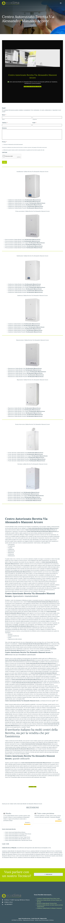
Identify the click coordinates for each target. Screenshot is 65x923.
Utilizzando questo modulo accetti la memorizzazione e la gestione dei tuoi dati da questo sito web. (23, 150)
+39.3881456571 (8, 904)
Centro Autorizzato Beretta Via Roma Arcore (15, 835)
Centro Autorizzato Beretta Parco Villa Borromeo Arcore (18, 840)
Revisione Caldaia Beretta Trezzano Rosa (47, 903)
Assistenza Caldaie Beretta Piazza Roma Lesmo (48, 898)
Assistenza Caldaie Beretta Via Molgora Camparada (49, 908)
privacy (45, 147)
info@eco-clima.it (8, 902)
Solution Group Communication (42, 920)
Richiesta (4, 128)
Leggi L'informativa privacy (24, 918)
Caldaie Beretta (6, 847)
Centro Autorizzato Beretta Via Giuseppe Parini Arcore (18, 833)
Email (34, 122)
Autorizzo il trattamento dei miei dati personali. (13, 144)
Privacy (4, 141)
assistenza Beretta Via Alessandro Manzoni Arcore (42, 851)
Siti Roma (52, 920)
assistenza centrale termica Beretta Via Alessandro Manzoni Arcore (34, 857)
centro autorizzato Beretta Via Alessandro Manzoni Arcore (30, 855)
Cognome (35, 119)
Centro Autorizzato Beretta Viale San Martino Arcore (17, 838)
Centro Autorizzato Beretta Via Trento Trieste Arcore (17, 837)
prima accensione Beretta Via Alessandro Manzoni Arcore (35, 854)
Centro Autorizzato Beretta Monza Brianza (15, 832)
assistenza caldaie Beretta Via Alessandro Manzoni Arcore (16, 851)
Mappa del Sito (43, 918)
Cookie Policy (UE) (35, 918)
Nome (4, 114)
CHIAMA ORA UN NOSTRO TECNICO (32, 86)
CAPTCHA (4, 152)
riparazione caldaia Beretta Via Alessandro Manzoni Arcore (39, 852)
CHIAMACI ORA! (32, 786)
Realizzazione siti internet (28, 920)
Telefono (5, 122)
